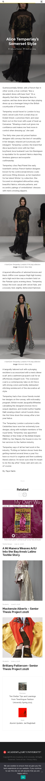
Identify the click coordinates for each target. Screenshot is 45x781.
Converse (6, 124)
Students (5, 604)
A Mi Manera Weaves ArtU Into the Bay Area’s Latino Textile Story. (19, 552)
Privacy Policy (32, 759)
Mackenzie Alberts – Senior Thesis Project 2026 (20, 610)
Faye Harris (11, 471)
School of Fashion (16, 49)
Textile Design (7, 544)
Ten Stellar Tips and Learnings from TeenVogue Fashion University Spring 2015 (22, 698)
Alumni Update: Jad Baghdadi (22, 721)
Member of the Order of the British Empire (21, 436)
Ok (23, 777)
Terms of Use (21, 759)
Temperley (24, 97)
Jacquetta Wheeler (32, 403)
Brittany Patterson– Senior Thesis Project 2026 (20, 667)
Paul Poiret (23, 165)
